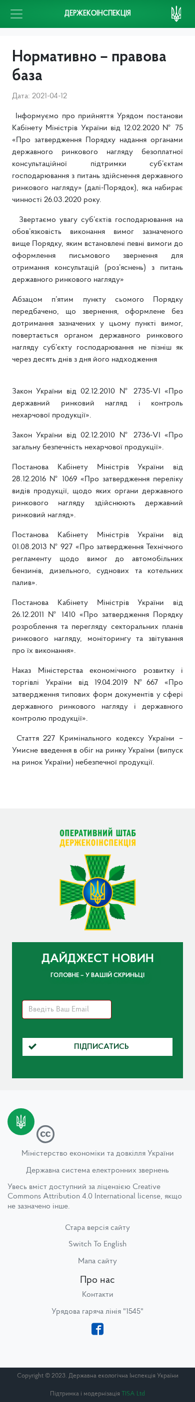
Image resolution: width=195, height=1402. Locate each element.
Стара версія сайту (97, 1228)
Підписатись (101, 1047)
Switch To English (97, 1244)
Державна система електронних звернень (97, 1171)
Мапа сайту (97, 1261)
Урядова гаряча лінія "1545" (98, 1312)
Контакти (98, 1295)
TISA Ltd (133, 1394)
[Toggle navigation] (16, 14)
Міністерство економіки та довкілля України (98, 1154)
